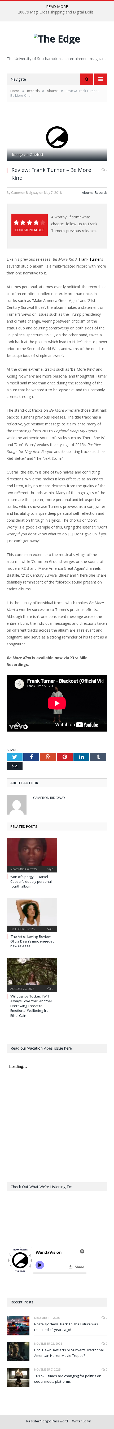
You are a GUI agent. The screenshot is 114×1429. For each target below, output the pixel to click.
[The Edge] (57, 37)
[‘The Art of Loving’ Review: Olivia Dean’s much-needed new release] (32, 914)
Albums (87, 192)
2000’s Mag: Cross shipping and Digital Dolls (56, 12)
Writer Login (81, 1421)
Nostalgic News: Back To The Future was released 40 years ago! (66, 1327)
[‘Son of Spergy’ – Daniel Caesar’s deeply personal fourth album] (32, 854)
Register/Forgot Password (47, 1421)
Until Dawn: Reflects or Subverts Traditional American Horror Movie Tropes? (69, 1353)
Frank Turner (90, 259)
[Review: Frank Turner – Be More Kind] (57, 137)
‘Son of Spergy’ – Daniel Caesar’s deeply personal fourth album (31, 881)
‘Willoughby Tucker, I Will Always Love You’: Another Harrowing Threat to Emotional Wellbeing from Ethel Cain (31, 1006)
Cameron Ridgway (49, 797)
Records (101, 192)
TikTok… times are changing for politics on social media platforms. (67, 1378)
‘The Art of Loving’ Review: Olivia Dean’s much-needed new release (32, 941)
